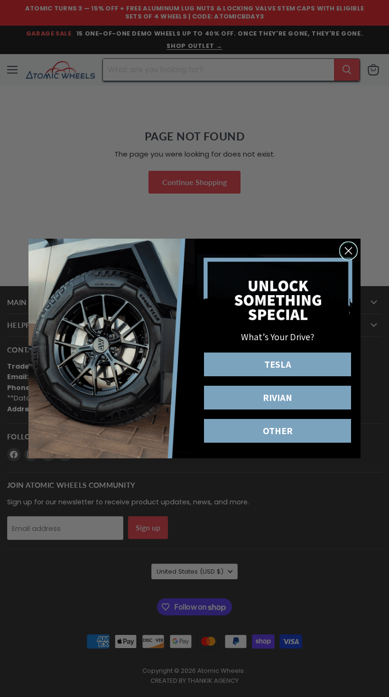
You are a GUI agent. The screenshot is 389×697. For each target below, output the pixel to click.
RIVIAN (277, 397)
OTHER (278, 431)
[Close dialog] (348, 250)
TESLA (277, 364)
